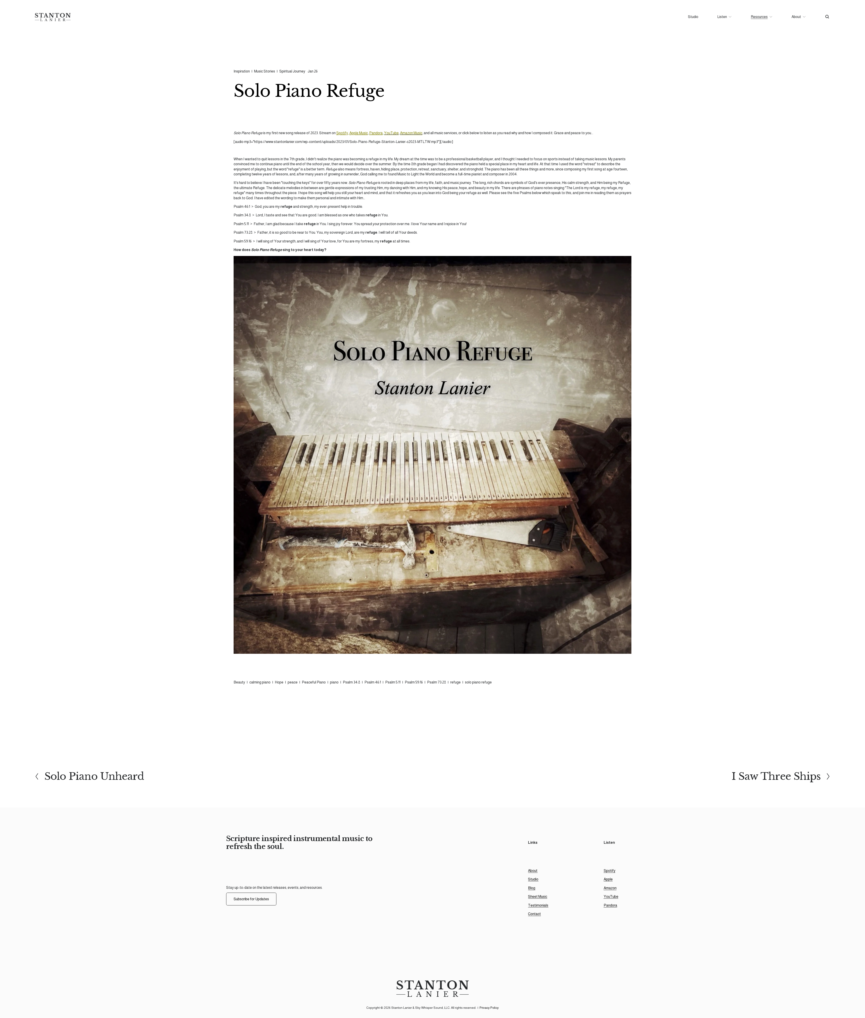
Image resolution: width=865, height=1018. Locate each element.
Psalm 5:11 (393, 682)
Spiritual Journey (292, 71)
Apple (608, 879)
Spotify (342, 133)
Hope (279, 682)
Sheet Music (537, 896)
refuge (455, 682)
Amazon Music (411, 133)
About (532, 871)
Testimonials (538, 905)
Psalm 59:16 (414, 682)
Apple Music (358, 133)
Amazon (610, 888)
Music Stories (264, 71)
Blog (531, 888)
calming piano (260, 682)
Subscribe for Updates (251, 899)
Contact (534, 914)
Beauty (239, 682)
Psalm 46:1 (372, 682)
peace (293, 682)
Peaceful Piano (314, 682)
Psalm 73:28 (436, 682)
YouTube (391, 133)
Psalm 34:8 (351, 682)
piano (334, 682)
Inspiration (242, 71)
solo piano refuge (478, 682)
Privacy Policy (489, 1007)
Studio (693, 17)
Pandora (376, 133)
